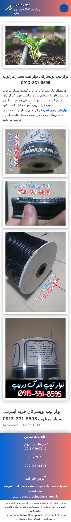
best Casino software (41, 519)
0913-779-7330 (35, 457)
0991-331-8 (33, 465)
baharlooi (12, 425)
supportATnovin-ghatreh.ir (40, 496)
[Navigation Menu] (64, 8)
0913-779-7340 (35, 448)
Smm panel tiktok (16, 515)
